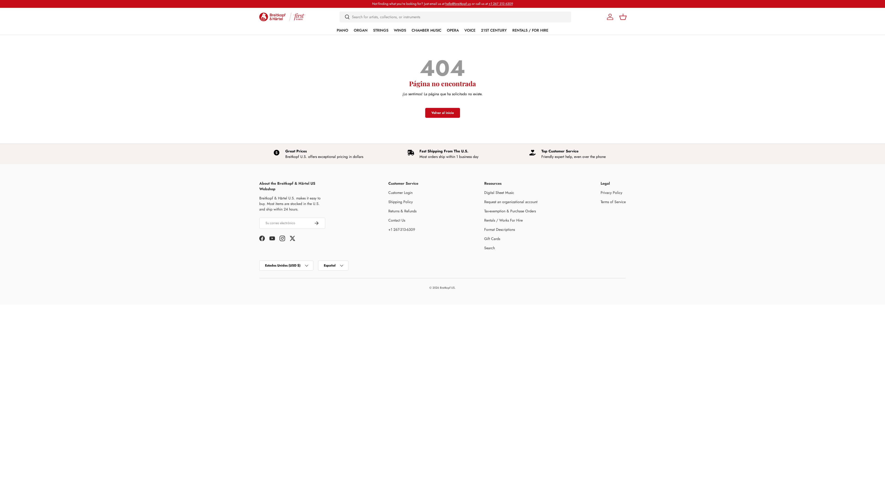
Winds (400, 30)
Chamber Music (426, 30)
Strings (380, 30)
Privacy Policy (611, 192)
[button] (623, 17)
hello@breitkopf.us (458, 3)
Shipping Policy (400, 202)
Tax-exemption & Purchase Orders (510, 211)
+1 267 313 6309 (501, 3)
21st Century (494, 30)
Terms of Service (613, 202)
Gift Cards (492, 238)
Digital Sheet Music (499, 192)
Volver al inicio (442, 112)
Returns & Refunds (402, 211)
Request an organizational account (510, 202)
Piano (342, 30)
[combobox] (455, 17)
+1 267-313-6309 (401, 229)
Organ (361, 30)
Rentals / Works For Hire (503, 220)
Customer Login (400, 192)
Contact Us (396, 220)
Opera (453, 30)
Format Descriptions (499, 229)
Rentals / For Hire (530, 30)
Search (489, 248)
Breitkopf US (447, 288)
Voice (469, 30)
